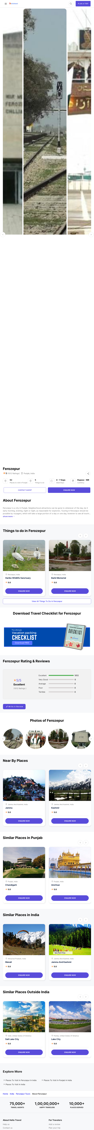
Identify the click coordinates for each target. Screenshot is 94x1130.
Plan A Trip (83, 4)
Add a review (54, 1124)
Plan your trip (54, 1128)
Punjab (27, 473)
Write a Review (15, 706)
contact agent (25, 490)
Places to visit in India (15, 1084)
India (32, 473)
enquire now (69, 490)
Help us (6, 1124)
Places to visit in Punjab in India (58, 1080)
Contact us (7, 1128)
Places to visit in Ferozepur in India (21, 1080)
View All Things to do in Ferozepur (47, 601)
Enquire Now (24, 591)
